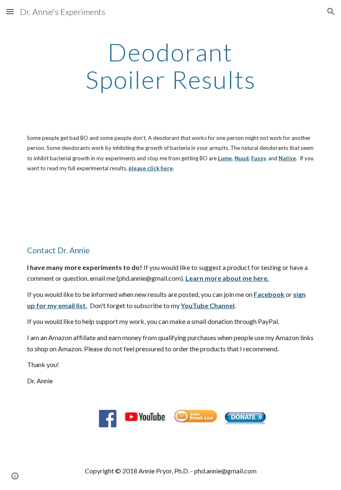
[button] (10, 11)
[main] (170, 65)
